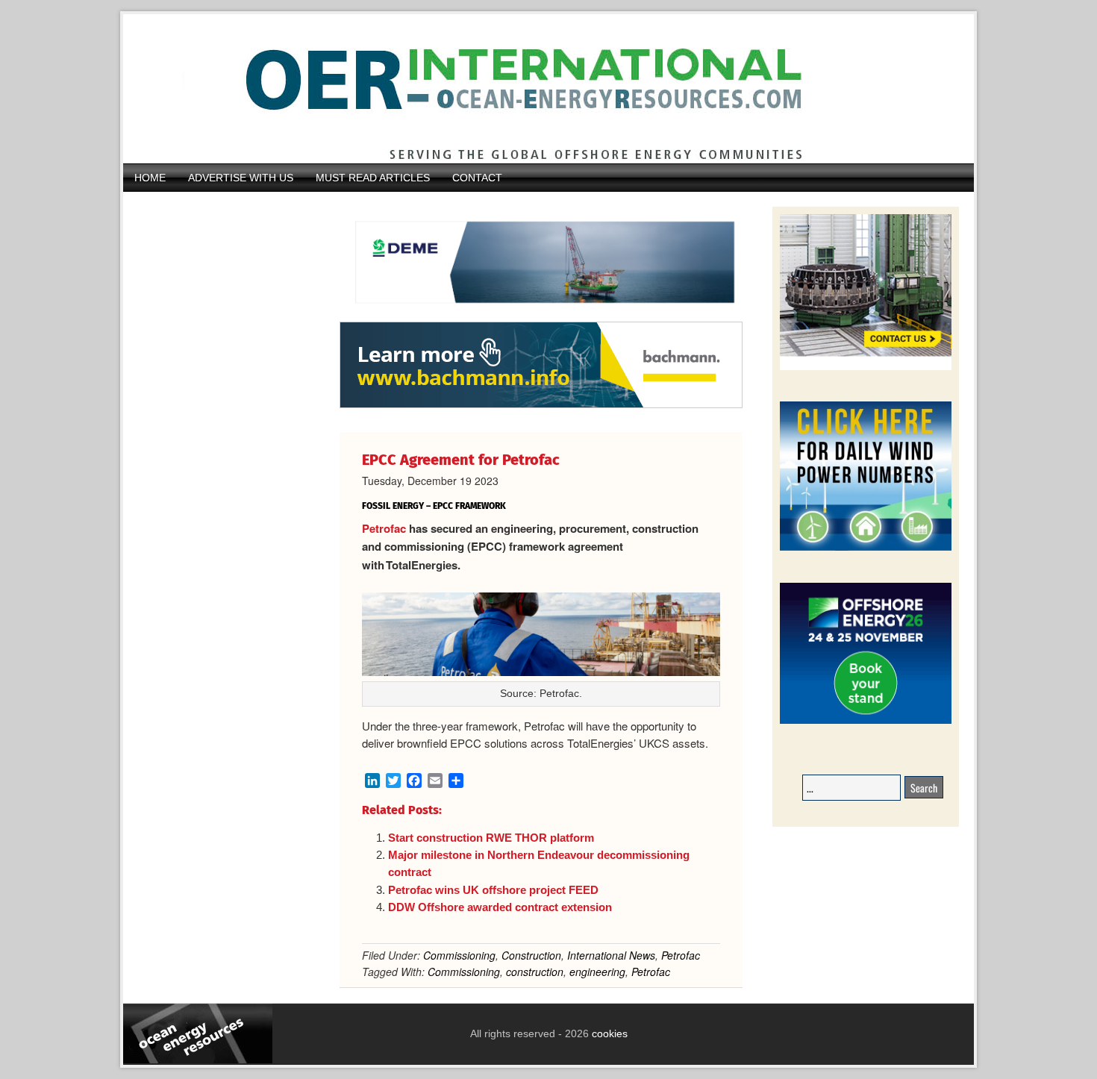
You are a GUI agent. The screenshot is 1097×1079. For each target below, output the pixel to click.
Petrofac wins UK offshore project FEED (493, 889)
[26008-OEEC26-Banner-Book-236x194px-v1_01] (865, 721)
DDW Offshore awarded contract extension (500, 907)
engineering (597, 971)
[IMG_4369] (541, 314)
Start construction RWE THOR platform (491, 837)
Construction (531, 955)
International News (611, 955)
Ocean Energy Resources (537, 89)
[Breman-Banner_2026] (865, 367)
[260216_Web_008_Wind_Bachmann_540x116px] (541, 406)
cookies (608, 1033)
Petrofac (384, 528)
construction (534, 971)
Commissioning (459, 955)
